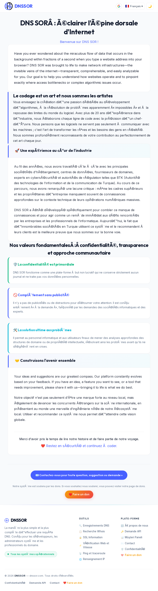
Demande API (131, 531)
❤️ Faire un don (72, 582)
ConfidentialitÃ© (133, 549)
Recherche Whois (92, 531)
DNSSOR (24, 6)
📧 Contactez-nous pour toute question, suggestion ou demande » (79, 475)
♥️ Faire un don (79, 494)
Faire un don (131, 555)
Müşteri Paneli (131, 537)
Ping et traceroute (92, 553)
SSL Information (91, 537)
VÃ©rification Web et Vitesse (94, 545)
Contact (128, 543)
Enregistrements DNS (94, 525)
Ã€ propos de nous (134, 525)
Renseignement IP (92, 559)
